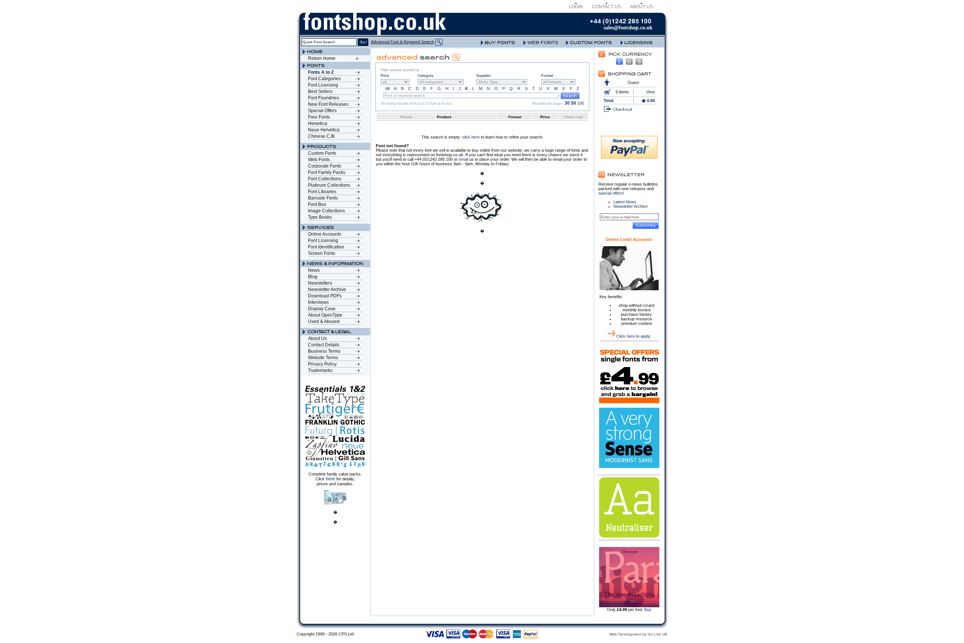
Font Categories (324, 78)
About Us (317, 338)
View (650, 92)
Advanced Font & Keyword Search (402, 42)
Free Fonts (319, 117)
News (314, 270)
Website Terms (323, 357)
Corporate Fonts (324, 166)
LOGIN (576, 6)
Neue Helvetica (324, 130)
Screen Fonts (321, 253)
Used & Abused (324, 321)
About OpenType (325, 315)
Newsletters (320, 283)
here (330, 478)
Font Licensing (323, 85)
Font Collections (324, 178)
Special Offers (322, 110)
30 (567, 103)
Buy (647, 609)
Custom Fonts (322, 153)
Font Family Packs (326, 172)
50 (573, 103)
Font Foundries (323, 98)
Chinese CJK (321, 136)
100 (580, 103)
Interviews (318, 302)
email (463, 159)
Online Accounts (324, 234)
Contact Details (323, 344)
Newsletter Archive (327, 289)
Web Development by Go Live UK (638, 634)
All (387, 88)
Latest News (624, 202)
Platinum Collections (329, 185)
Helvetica (317, 123)
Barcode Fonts (323, 198)
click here (471, 137)
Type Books (320, 217)
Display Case (322, 308)
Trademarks (320, 370)
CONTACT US (606, 6)
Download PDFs (325, 296)
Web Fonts (319, 159)
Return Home (322, 58)
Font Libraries (322, 191)
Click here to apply (633, 336)
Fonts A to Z (321, 72)
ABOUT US (641, 6)
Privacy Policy (322, 364)
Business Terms (324, 351)
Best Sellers (320, 91)
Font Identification (326, 247)
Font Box (317, 204)
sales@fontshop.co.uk (628, 27)
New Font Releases (328, 104)
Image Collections (326, 210)
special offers (610, 193)
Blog (312, 276)
